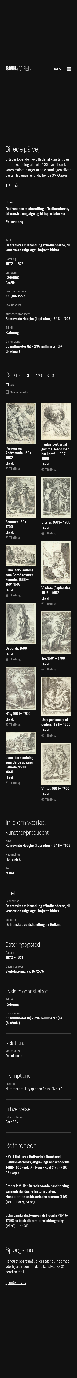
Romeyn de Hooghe (20, 319)
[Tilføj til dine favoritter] (17, 185)
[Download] (9, 185)
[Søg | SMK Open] (18, 69)
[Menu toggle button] (69, 69)
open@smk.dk (16, 1282)
